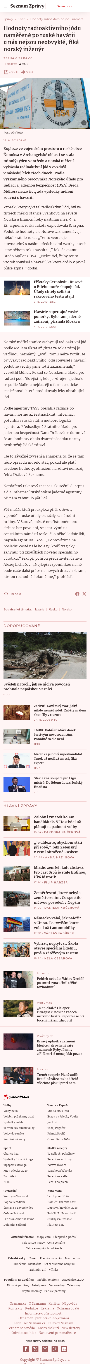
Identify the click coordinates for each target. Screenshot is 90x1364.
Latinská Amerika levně (18, 1219)
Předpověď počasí (64, 1237)
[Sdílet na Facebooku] (77, 594)
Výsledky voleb (13, 1122)
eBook (13, 72)
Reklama (47, 1308)
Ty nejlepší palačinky (61, 1154)
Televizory (74, 1285)
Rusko (53, 609)
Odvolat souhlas (24, 1333)
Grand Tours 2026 (58, 1139)
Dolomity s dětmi (14, 1225)
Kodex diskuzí (48, 1328)
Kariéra (54, 1303)
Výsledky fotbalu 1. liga (18, 1159)
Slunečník (19, 1264)
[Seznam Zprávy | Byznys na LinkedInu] (64, 1349)
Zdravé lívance (56, 1165)
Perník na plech (57, 1182)
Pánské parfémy (55, 1291)
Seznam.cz (64, 6)
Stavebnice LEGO (73, 1280)
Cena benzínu (56, 1243)
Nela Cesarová (58, 958)
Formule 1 (9, 1176)
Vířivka (53, 1270)
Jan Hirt (52, 1122)
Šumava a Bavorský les (18, 1208)
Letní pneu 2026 (58, 1196)
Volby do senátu (13, 1133)
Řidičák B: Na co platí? (61, 1213)
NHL (6, 1182)
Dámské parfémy (18, 1285)
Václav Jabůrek (59, 933)
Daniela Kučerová (62, 907)
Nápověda (69, 1303)
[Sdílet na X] (84, 594)
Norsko (67, 609)
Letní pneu (39, 1285)
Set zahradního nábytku (59, 1264)
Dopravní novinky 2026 (62, 1208)
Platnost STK (55, 1225)
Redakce (31, 1308)
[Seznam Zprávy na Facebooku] (26, 1349)
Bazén (33, 1258)
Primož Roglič (56, 1133)
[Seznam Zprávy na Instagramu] (45, 1349)
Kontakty (15, 1308)
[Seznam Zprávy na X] (35, 1349)
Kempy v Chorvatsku (16, 1196)
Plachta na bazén (51, 1258)
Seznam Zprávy (17, 58)
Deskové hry (57, 1285)
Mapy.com (44, 1237)
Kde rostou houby (33, 1243)
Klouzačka (34, 1264)
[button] (45, 103)
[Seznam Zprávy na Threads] (55, 1349)
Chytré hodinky (32, 1291)
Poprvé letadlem (14, 1202)
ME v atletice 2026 (15, 1171)
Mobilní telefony (48, 1280)
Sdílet (29, 72)
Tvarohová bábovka (59, 1171)
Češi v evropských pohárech (44, 1248)
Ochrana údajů (68, 1308)
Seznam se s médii (21, 1328)
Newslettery (71, 1328)
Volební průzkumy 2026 (18, 1116)
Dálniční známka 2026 (61, 1202)
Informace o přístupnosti (43, 1313)
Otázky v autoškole (59, 1219)
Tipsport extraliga (15, 1165)
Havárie (39, 609)
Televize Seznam (60, 1323)
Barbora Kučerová (62, 832)
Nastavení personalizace (57, 1333)
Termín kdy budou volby (19, 1128)
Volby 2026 (10, 1111)
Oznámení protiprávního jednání (44, 1318)
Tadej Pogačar (56, 1128)
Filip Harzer (56, 882)
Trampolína (72, 1258)
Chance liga (11, 1154)
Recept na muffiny (59, 1159)
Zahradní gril (37, 1270)
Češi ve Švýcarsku (14, 1213)
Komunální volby (14, 1139)
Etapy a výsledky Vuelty (62, 1116)
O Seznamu (37, 1303)
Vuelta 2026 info (58, 1111)
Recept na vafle (57, 1176)
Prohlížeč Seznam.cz (29, 1323)
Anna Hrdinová (59, 857)
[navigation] (5, 6)
